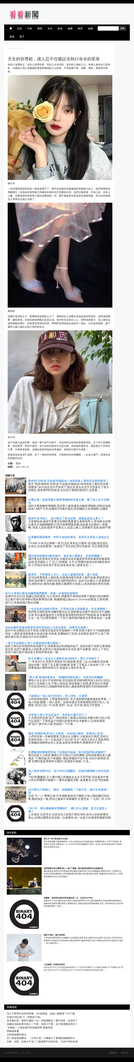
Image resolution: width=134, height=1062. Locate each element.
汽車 (29, 28)
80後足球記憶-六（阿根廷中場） (24, 1017)
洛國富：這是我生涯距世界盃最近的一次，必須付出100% (68, 897)
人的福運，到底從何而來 (54, 964)
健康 (70, 28)
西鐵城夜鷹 (13, 1031)
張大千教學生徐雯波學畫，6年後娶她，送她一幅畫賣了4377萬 (41, 1013)
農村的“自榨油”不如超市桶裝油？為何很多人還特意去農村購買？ (68, 481)
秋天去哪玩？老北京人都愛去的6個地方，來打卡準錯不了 (64, 658)
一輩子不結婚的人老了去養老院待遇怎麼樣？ (33, 643)
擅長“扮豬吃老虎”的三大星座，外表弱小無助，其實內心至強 (65, 733)
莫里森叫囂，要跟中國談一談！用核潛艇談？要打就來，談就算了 (42, 1020)
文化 (49, 28)
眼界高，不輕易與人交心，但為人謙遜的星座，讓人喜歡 (63, 574)
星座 (18, 463)
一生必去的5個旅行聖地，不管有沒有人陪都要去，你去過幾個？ (68, 609)
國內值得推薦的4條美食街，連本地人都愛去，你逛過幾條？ (65, 556)
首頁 (19, 28)
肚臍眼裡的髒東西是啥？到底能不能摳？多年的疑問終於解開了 (67, 752)
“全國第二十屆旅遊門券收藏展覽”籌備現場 (30, 1027)
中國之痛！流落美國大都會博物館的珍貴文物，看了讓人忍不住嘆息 (68, 501)
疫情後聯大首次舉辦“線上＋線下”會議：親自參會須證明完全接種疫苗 (73, 868)
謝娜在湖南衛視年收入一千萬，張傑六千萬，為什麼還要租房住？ (42, 1024)
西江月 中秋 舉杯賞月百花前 (56, 838)
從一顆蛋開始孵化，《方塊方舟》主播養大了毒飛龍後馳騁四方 (41, 1038)
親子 (22, 36)
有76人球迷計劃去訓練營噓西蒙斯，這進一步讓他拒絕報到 (41, 593)
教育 (80, 28)
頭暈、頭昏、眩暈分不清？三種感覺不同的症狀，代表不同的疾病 (42, 1041)
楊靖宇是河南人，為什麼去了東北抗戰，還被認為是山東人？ (66, 518)
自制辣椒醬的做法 (16, 1034)
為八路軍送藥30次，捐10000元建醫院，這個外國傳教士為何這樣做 (68, 772)
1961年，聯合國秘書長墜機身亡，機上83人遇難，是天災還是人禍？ (67, 809)
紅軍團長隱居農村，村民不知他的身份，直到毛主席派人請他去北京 (68, 538)
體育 (39, 28)
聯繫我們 (113, 1052)
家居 (60, 28)
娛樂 (90, 28)
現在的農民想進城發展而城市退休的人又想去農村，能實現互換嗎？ (47, 627)
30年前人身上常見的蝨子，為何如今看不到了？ (57, 715)
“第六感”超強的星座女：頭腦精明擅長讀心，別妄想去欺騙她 (65, 677)
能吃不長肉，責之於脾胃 (54, 934)
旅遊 (11, 36)
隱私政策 (125, 1052)
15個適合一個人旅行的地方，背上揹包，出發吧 (57, 696)
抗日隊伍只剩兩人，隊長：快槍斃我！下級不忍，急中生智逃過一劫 (68, 791)
